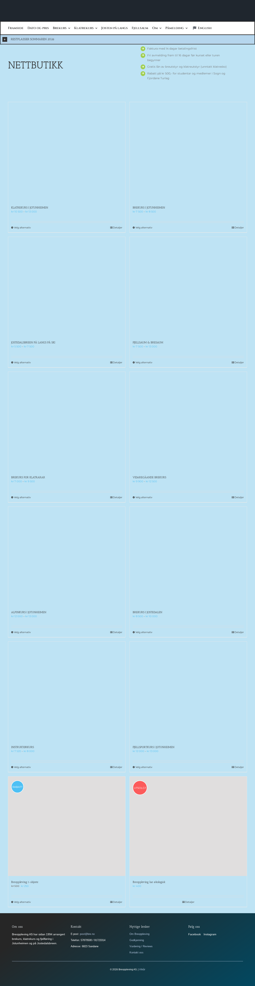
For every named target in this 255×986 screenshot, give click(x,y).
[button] (127, 39)
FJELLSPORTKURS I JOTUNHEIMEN (153, 747)
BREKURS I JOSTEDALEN (147, 612)
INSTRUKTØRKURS (22, 747)
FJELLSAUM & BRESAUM (148, 342)
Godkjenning (136, 940)
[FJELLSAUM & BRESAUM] (188, 286)
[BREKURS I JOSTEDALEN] (188, 556)
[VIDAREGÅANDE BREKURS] (188, 421)
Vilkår (142, 969)
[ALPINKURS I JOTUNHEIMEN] (66, 556)
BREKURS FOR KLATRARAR (28, 477)
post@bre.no (87, 933)
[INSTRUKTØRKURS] (66, 691)
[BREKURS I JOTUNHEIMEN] (188, 152)
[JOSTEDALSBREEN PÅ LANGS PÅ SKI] (66, 286)
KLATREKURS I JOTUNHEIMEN (29, 207)
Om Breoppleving (139, 933)
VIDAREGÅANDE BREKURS (149, 477)
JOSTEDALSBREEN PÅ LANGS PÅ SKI (33, 342)
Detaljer (117, 227)
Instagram (210, 934)
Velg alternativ (22, 227)
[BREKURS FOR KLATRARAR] (66, 421)
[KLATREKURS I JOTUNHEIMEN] (66, 152)
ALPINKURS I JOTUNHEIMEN (28, 612)
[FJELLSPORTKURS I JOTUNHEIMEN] (188, 691)
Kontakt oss (136, 952)
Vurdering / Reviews (141, 946)
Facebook (194, 934)
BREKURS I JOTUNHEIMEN (149, 207)
